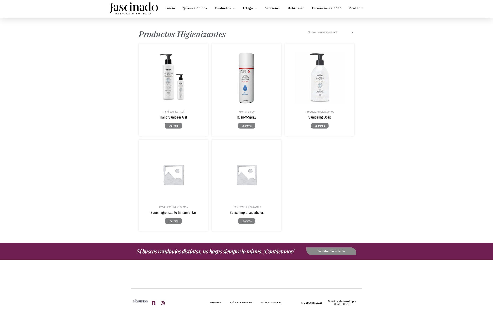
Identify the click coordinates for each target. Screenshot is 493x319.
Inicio (170, 8)
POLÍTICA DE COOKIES (271, 302)
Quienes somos (195, 8)
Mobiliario (296, 8)
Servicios (272, 8)
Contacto (356, 8)
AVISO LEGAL (216, 302)
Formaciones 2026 (326, 8)
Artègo (248, 8)
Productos (223, 8)
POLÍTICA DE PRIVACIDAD (241, 302)
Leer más (173, 126)
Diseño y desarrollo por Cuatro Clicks (342, 303)
